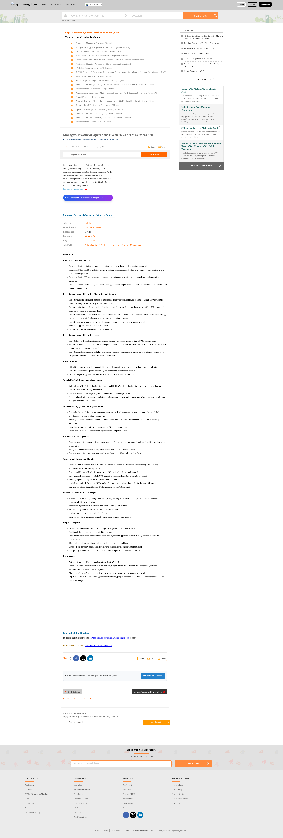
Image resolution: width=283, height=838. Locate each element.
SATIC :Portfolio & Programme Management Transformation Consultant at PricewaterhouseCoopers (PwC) (121, 72)
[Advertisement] (142, 184)
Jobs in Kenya (177, 789)
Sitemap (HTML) (129, 794)
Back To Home (74, 692)
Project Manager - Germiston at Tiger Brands (95, 89)
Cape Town (90, 240)
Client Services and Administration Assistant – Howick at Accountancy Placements (110, 60)
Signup (252, 4)
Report (163, 658)
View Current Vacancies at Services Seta (78, 699)
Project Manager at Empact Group (90, 97)
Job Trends (29, 808)
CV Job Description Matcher (36, 794)
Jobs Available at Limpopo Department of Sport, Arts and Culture (203, 65)
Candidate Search (81, 799)
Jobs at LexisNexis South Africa (196, 53)
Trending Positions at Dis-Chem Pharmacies (201, 43)
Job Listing (29, 785)
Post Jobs (70, 5)
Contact (105, 830)
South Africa (93, 4)
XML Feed (127, 789)
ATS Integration (80, 803)
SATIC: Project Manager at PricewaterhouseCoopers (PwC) (100, 80)
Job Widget (127, 785)
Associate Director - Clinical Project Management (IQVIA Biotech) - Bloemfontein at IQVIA (115, 101)
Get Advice (55, 5)
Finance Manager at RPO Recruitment (199, 59)
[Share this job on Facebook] (76, 658)
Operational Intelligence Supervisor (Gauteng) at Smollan (100, 109)
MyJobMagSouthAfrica (180, 830)
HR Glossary (79, 812)
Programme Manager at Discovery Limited (94, 43)
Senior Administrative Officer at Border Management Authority (102, 56)
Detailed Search (68, 21)
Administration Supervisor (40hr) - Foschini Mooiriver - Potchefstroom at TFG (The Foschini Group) (118, 93)
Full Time (89, 223)
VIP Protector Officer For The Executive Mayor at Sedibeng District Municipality (203, 37)
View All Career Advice (201, 165)
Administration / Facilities (96, 245)
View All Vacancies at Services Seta (148, 692)
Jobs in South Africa (180, 799)
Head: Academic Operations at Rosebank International (98, 51)
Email (163, 147)
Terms (127, 830)
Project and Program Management (126, 245)
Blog (27, 799)
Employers (265, 4)
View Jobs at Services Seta (108, 140)
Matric (99, 227)
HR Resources (79, 808)
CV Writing (29, 803)
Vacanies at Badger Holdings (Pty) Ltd (199, 48)
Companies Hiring (32, 812)
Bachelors (89, 227)
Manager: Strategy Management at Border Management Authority (103, 47)
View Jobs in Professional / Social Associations (79, 140)
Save (153, 147)
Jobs (43, 5)
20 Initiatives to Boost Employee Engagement (195, 108)
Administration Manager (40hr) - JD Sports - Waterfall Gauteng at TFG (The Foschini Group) (115, 85)
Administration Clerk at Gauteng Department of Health (99, 113)
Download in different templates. (98, 646)
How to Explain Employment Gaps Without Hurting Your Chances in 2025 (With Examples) (201, 146)
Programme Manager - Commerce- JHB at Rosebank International (103, 64)
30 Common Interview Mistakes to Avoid (199, 128)
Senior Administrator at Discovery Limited (94, 76)
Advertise (127, 808)
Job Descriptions (80, 817)
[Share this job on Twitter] (83, 658)
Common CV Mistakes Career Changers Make (199, 90)
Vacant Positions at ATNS (194, 71)
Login (241, 4)
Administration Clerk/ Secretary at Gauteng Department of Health (103, 118)
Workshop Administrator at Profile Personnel (94, 68)
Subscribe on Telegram (152, 676)
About (97, 830)
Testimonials (128, 799)
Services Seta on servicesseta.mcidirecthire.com (109, 638)
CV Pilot (28, 789)
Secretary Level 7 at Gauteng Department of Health (97, 105)
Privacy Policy (116, 830)
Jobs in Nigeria (178, 794)
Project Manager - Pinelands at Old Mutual (94, 122)
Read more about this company (73, 189)
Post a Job (78, 785)
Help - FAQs (128, 803)
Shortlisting (78, 794)
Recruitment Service (82, 789)
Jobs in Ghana (177, 785)
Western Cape (91, 236)
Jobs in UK (176, 803)
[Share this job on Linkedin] (90, 658)
